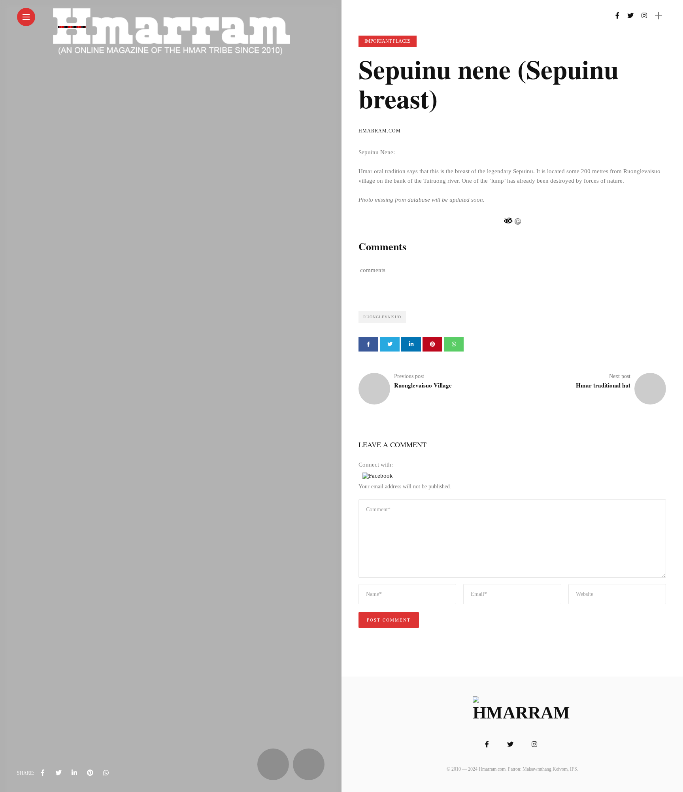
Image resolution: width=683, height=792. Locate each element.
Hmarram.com (379, 131)
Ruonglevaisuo (382, 317)
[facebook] (43, 773)
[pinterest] (90, 773)
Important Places (387, 41)
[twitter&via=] (58, 773)
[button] (377, 475)
